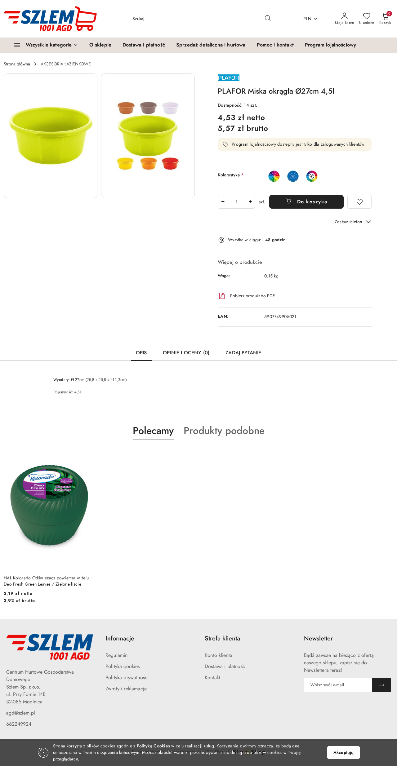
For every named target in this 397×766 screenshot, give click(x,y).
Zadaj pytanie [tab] (243, 352)
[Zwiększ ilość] (250, 201)
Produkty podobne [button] (224, 430)
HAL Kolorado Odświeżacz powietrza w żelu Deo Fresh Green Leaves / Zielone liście (46, 581)
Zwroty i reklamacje (126, 688)
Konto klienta (218, 655)
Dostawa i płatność (225, 666)
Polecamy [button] (153, 430)
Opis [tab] (141, 352)
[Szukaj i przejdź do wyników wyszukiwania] (267, 19)
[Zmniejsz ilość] (222, 201)
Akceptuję (343, 752)
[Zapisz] (381, 685)
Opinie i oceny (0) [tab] (186, 352)
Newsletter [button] (318, 638)
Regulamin (116, 655)
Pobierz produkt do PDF (252, 296)
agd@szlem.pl (20, 712)
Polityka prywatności (127, 677)
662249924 (18, 724)
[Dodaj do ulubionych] (359, 202)
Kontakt (212, 677)
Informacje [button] (119, 638)
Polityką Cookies (153, 746)
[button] (50, 135)
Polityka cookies (122, 666)
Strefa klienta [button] (222, 638)
